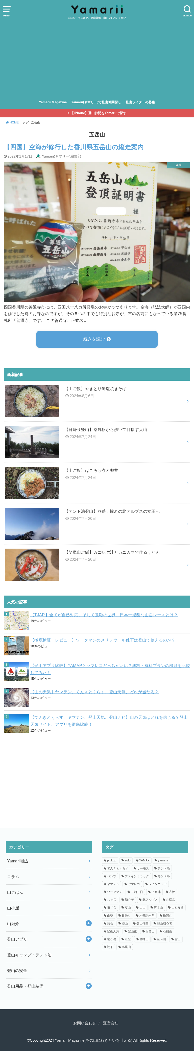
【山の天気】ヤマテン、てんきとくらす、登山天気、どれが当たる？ (94, 691)
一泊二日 (137, 892)
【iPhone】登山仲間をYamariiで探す (98, 113)
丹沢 (172, 892)
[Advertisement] (97, 57)
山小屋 (13, 908)
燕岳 (110, 923)
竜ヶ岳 (111, 939)
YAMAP (144, 860)
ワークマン (114, 892)
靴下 (110, 947)
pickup (111, 860)
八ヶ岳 (111, 900)
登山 (125, 923)
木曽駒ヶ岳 (147, 915)
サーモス (143, 868)
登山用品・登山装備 (25, 986)
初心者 (129, 900)
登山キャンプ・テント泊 (29, 955)
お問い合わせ (84, 1023)
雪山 (178, 939)
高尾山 (126, 947)
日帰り (126, 915)
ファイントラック (137, 876)
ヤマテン (113, 884)
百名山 (150, 931)
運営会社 (110, 1023)
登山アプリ (17, 939)
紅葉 (128, 939)
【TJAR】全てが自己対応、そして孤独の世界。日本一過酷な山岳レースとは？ (104, 614)
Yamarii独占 (18, 861)
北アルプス (150, 900)
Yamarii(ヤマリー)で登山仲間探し (96, 102)
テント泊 (164, 868)
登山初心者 (164, 923)
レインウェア (158, 884)
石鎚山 (167, 931)
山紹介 (13, 923)
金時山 (161, 939)
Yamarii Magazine (53, 102)
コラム (13, 876)
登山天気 (113, 931)
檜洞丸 (167, 915)
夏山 (128, 907)
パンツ (111, 876)
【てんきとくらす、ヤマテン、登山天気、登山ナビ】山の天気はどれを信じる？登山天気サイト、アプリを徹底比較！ (109, 721)
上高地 (156, 892)
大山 (142, 907)
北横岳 (170, 900)
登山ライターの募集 (140, 102)
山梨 (110, 915)
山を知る (178, 907)
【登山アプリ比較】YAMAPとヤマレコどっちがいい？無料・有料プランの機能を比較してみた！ (110, 669)
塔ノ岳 (111, 907)
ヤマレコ (134, 884)
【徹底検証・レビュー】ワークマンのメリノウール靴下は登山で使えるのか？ (102, 640)
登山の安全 (17, 970)
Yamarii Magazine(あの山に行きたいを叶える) (93, 1040)
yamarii (163, 860)
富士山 (158, 907)
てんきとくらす (117, 868)
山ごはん (15, 892)
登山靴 (132, 931)
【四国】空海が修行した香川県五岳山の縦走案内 (74, 147)
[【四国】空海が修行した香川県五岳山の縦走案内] (97, 298)
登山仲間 (142, 923)
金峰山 (144, 939)
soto (128, 860)
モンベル (164, 876)
